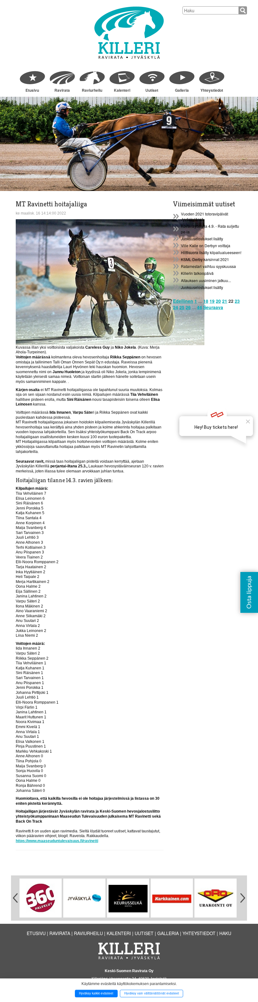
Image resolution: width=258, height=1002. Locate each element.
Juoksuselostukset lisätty (202, 238)
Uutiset (151, 90)
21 (224, 301)
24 (175, 307)
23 (237, 301)
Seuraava (213, 307)
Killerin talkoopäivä (197, 273)
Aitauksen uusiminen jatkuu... (206, 280)
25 (181, 307)
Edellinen (183, 301)
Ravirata (62, 90)
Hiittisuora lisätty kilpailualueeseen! (211, 252)
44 (199, 307)
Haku (225, 933)
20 (218, 301)
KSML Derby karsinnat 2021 (205, 259)
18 (205, 301)
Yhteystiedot (211, 90)
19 (212, 301)
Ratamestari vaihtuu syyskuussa (208, 266)
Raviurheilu (92, 90)
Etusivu (32, 90)
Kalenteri (122, 90)
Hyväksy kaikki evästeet (96, 993)
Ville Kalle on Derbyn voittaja (205, 245)
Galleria (182, 90)
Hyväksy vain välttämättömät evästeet (151, 993)
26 (188, 307)
